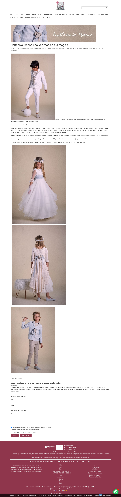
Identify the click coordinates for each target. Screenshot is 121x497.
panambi (28, 469)
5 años (17, 391)
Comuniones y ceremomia (60, 471)
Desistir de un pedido (95, 475)
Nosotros (14, 17)
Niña (22, 14)
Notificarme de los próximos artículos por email (25, 429)
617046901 (92, 487)
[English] (54, 491)
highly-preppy (22, 467)
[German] (57, 491)
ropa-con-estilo (87, 48)
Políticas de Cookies (95, 477)
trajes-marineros (77, 48)
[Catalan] (67, 491)
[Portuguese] (61, 491)
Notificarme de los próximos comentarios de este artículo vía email (31, 427)
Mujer (40, 14)
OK (101, 495)
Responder (13, 391)
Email (12, 405)
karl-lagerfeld (36, 467)
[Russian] (63, 491)
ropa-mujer (19, 471)
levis (16, 469)
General (20, 378)
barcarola (15, 465)
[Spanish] (64, 491)
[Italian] (59, 491)
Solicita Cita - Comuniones (98, 14)
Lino (102, 48)
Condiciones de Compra (95, 473)
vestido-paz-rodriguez (36, 471)
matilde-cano (23, 469)
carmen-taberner (22, 465)
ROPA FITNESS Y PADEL (33, 17)
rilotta (40, 469)
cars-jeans (29, 465)
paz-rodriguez (34, 469)
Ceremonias (48, 14)
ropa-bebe (13, 471)
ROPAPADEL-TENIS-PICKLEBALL (60, 473)
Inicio (12, 14)
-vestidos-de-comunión (65, 48)
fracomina (14, 467)
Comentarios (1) (25, 48)
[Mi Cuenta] (43, 17)
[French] (56, 491)
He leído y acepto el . (24, 432)
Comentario (14, 414)
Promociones (74, 14)
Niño (17, 14)
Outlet (61, 479)
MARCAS (83, 14)
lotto (18, 469)
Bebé (28, 14)
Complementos (61, 14)
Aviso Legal (95, 469)
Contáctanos (95, 467)
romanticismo (96, 48)
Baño (60, 483)
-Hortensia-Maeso (53, 48)
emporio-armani (35, 465)
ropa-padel (25, 471)
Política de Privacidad (95, 471)
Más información (107, 495)
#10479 (12, 385)
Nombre (13, 399)
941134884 (85, 487)
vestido (29, 471)
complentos (14, 50)
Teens (34, 14)
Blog (21, 17)
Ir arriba (95, 465)
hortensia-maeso (29, 467)
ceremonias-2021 (42, 48)
